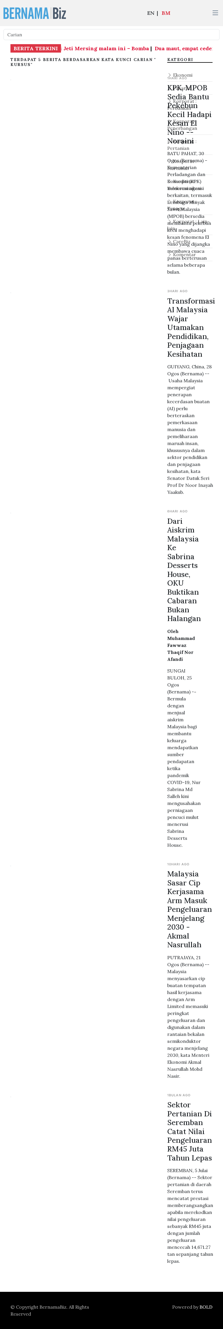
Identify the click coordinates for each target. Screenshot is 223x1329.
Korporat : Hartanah (182, 164)
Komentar (184, 254)
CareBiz (181, 241)
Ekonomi (182, 75)
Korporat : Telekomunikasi (184, 184)
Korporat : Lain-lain (188, 224)
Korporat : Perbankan (182, 104)
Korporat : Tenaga (182, 204)
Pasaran (181, 88)
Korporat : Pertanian (182, 144)
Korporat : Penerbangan (182, 124)
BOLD (206, 1307)
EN (150, 13)
